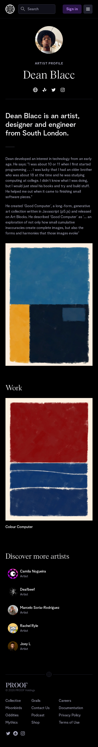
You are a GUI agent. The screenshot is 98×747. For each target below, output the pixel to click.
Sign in (72, 9)
